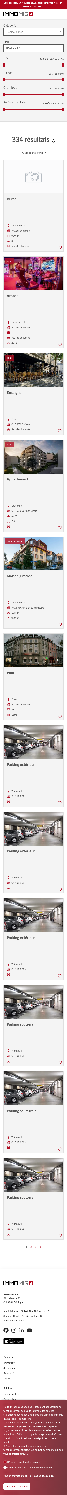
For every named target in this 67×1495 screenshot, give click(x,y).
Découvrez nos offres (33, 6)
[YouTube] (29, 1330)
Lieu (6, 42)
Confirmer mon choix (17, 1486)
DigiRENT (8, 1378)
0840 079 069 (21, 1315)
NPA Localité (13, 48)
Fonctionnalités (11, 1393)
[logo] (18, 14)
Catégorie (9, 25)
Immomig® (9, 1362)
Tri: (22, 152)
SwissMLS (8, 1373)
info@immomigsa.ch (14, 1320)
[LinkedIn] (21, 1330)
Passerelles (9, 1399)
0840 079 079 (29, 1311)
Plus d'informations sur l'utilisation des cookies (28, 1475)
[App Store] (13, 1341)
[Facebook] (6, 1330)
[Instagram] (13, 1330)
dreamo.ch (9, 1367)
